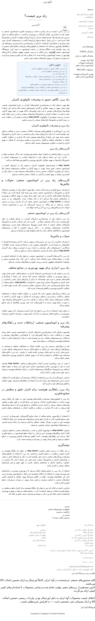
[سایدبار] (92, 618)
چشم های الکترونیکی (38, 532)
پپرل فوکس (88, 543)
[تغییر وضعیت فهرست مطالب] (64, 65)
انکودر (43, 538)
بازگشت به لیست (63, 512)
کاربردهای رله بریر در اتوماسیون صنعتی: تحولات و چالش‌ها (45, 76)
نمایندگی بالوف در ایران (84, 56)
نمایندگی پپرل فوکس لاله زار (82, 538)
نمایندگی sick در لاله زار (84, 530)
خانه (92, 7)
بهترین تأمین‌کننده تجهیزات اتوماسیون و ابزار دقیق (83, 75)
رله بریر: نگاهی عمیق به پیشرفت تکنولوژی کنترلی (48, 68)
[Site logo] (47, 2)
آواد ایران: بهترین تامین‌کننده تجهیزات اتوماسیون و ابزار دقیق (84, 62)
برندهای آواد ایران (39, 540)
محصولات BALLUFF (85, 70)
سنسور (43, 530)
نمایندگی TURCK (86, 52)
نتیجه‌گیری (62, 93)
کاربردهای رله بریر (58, 74)
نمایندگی (90, 37)
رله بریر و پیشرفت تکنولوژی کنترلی (52, 71)
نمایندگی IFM (88, 532)
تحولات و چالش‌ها (58, 82)
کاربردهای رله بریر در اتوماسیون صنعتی (51, 79)
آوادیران (52, 52)
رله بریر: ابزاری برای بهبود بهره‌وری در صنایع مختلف (47, 84)
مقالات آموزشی (85, 7)
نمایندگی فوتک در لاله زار (83, 540)
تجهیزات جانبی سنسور (37, 535)
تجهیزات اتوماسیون (86, 21)
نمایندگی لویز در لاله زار (84, 535)
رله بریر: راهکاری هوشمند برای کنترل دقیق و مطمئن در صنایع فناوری (41, 90)
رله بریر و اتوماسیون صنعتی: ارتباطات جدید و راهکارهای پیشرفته (43, 87)
